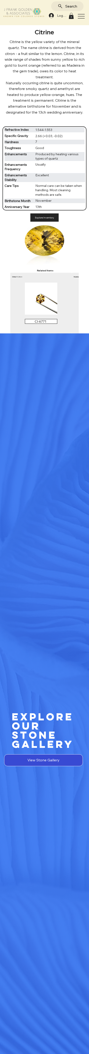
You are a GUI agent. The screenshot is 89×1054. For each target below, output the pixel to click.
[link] (71, 16)
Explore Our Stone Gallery (43, 730)
